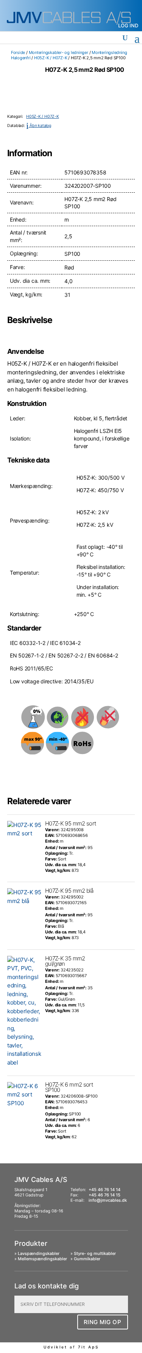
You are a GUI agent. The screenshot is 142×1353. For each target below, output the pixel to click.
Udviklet (55, 1347)
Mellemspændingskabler (42, 1258)
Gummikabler (87, 1258)
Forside (18, 52)
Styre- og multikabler (95, 1253)
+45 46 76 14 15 (104, 1195)
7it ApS (88, 1347)
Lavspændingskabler (38, 1253)
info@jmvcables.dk (108, 1200)
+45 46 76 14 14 (104, 1189)
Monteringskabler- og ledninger (58, 52)
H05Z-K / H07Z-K (50, 57)
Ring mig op (103, 1322)
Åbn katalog (38, 125)
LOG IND (128, 25)
